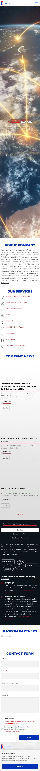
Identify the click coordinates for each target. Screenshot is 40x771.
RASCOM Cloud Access (15, 327)
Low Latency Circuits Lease (16, 302)
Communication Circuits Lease (18, 296)
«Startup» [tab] (20, 530)
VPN (8, 315)
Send (29, 738)
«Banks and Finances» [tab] (20, 538)
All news (20, 514)
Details (5, 408)
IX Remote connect (14, 309)
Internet (9, 321)
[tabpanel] (20, 582)
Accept (20, 766)
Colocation (10, 339)
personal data (8, 729)
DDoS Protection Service (16, 345)
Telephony (10, 333)
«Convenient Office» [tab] (20, 534)
